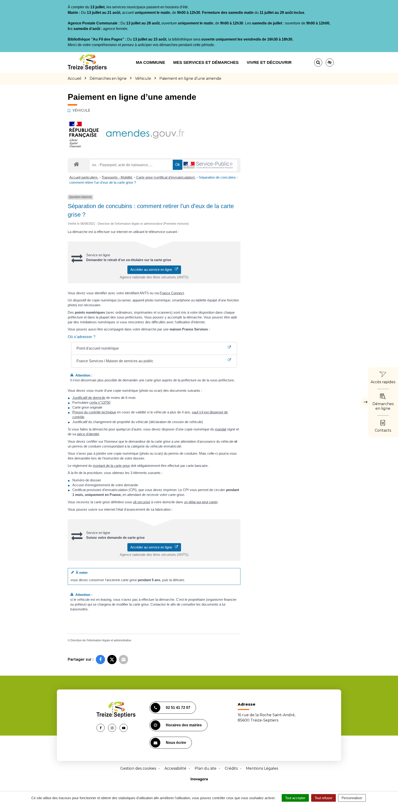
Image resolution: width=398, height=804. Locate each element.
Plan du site (206, 768)
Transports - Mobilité (117, 177)
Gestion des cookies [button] (138, 768)
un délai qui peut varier (200, 502)
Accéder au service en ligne (152, 269)
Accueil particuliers (84, 177)
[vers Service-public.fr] (208, 165)
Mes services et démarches (206, 62)
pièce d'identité (88, 434)
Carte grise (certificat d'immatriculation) (166, 177)
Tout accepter (295, 798)
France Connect (172, 293)
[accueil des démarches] (76, 164)
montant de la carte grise (111, 466)
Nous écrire (176, 743)
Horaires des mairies (184, 725)
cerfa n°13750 (99, 402)
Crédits (231, 768)
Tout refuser (323, 798)
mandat (220, 429)
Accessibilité (175, 768)
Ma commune (150, 62)
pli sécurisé (141, 502)
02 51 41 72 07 (178, 708)
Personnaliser (352, 798)
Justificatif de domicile (88, 398)
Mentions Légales (262, 768)
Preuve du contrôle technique (94, 412)
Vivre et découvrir (269, 62)
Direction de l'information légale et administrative (100, 640)
